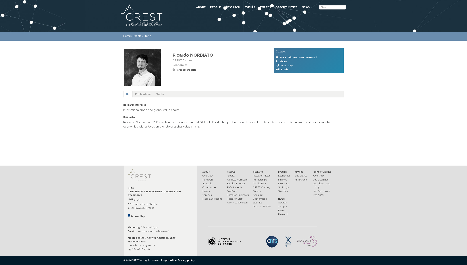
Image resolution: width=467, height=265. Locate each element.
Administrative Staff (237, 202)
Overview (207, 175)
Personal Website (186, 70)
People (215, 7)
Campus (207, 195)
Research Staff (235, 198)
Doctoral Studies (262, 206)
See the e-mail (308, 57)
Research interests (134, 105)
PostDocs (232, 191)
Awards (265, 7)
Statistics (283, 191)
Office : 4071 (287, 65)
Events (250, 7)
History (206, 191)
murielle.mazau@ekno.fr (141, 245)
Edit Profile (282, 69)
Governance (209, 187)
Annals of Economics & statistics (260, 199)
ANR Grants (301, 179)
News (306, 7)
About (201, 7)
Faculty (231, 175)
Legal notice (169, 260)
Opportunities (286, 7)
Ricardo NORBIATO (193, 55)
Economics (284, 175)
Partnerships (260, 179)
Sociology (283, 187)
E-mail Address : (298, 57)
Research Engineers (238, 195)
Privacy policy (186, 260)
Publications (259, 183)
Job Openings (320, 179)
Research (232, 7)
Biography (129, 117)
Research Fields (261, 175)
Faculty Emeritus (236, 183)
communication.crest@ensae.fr (153, 231)
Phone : (284, 61)
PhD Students (234, 187)
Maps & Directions (212, 198)
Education (207, 183)
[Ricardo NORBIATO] (142, 67)
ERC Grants (301, 175)
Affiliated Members (237, 179)
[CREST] (154, 26)
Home (127, 35)
